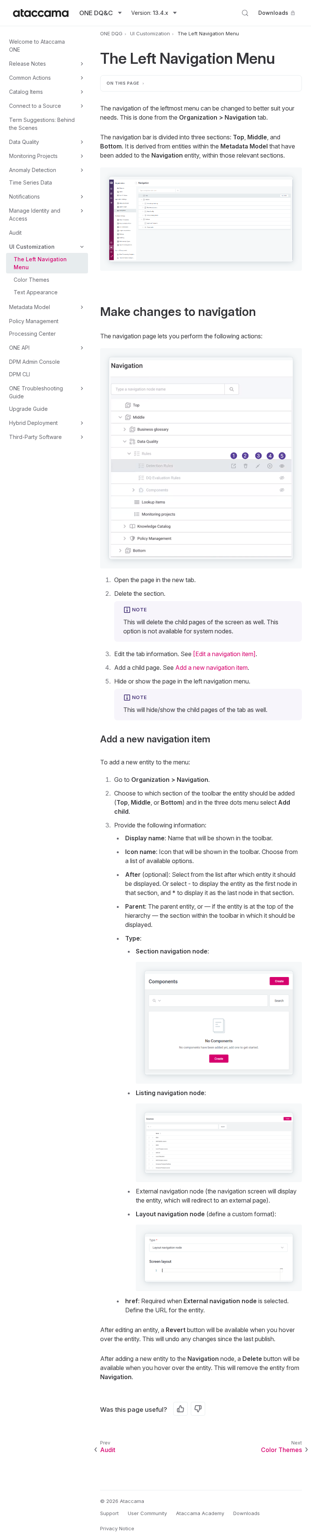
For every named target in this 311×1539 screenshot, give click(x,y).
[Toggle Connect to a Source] (81, 105)
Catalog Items (26, 91)
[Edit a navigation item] (224, 654)
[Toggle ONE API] (81, 347)
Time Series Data (30, 182)
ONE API (19, 347)
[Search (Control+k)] (245, 13)
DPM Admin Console (34, 361)
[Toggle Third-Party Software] (81, 437)
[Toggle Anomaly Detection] (81, 170)
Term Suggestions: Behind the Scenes (42, 124)
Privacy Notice (117, 1528)
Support (109, 1513)
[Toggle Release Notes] (81, 63)
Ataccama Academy (200, 1513)
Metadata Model (29, 307)
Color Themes (31, 279)
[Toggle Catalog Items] (81, 91)
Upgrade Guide (28, 409)
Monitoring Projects (33, 156)
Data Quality (24, 142)
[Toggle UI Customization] (81, 246)
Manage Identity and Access (34, 214)
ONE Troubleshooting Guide (36, 392)
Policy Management (33, 321)
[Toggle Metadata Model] (81, 307)
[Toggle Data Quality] (81, 142)
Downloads (273, 12)
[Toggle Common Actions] (81, 77)
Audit (15, 232)
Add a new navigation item (211, 667)
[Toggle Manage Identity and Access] (81, 210)
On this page (123, 83)
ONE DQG (111, 33)
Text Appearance (36, 292)
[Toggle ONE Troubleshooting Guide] (81, 388)
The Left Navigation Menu (40, 263)
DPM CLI (19, 374)
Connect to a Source (35, 106)
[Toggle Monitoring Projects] (81, 156)
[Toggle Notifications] (81, 196)
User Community (147, 1513)
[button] (201, 219)
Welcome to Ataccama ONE (37, 45)
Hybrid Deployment (33, 423)
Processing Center (32, 333)
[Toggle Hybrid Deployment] (81, 423)
